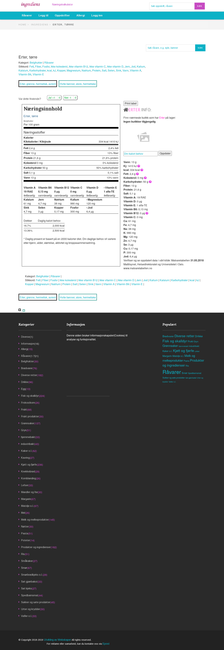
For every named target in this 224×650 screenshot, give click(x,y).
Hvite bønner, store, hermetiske (78, 84)
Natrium (86, 70)
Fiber (38, 66)
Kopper (61, 70)
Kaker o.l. (26, 450)
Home (23, 24)
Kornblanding (28, 478)
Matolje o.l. (27, 505)
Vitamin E (38, 74)
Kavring (25, 457)
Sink (118, 70)
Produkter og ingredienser (36, 547)
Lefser (24, 485)
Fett (31, 66)
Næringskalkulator (62, 4)
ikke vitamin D (115, 66)
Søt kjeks (26, 588)
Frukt (24, 409)
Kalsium (23, 70)
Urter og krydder (30, 609)
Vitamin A (135, 70)
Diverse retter (29, 375)
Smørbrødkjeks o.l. (32, 574)
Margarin (26, 499)
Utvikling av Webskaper (58, 639)
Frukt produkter (30, 416)
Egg (23, 389)
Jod (133, 66)
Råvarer (27, 15)
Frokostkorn (28, 402)
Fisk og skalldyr (30, 395)
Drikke (24, 382)
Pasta (24, 533)
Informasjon (27, 343)
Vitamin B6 (25, 74)
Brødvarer (26, 368)
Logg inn (96, 15)
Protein (96, 70)
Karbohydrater (37, 70)
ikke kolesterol (59, 66)
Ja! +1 (54, 97)
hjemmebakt (28, 437)
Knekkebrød (28, 471)
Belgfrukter (36, 62)
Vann (125, 70)
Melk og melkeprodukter (35, 519)
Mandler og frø (29, 492)
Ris (23, 554)
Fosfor (46, 66)
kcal (49, 70)
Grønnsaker (27, 423)
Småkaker (27, 561)
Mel (23, 512)
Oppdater (165, 153)
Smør (24, 567)
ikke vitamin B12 (78, 66)
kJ (54, 70)
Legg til (43, 15)
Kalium (141, 66)
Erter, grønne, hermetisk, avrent (38, 84)
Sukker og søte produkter (35, 602)
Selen (111, 70)
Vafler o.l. (26, 616)
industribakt (27, 444)
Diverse (25, 336)
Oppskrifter (62, 15)
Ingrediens (39, 24)
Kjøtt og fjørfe (29, 464)
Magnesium (73, 70)
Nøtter (25, 526)
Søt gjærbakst (29, 581)
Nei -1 (70, 97)
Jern (127, 66)
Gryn (23, 430)
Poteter (25, 540)
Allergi (80, 15)
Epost (106, 643)
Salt (104, 70)
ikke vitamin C (97, 66)
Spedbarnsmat (29, 595)
